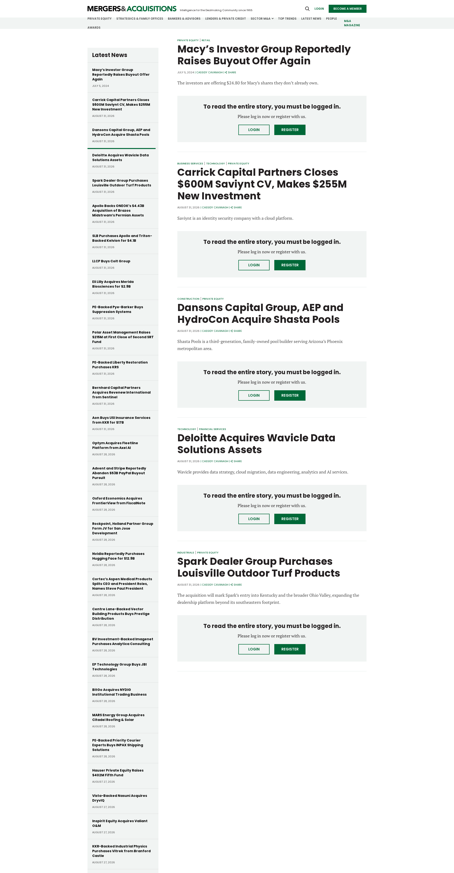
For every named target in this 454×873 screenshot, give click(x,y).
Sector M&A (261, 19)
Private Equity (99, 19)
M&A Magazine (352, 23)
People (331, 19)
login (319, 9)
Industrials (185, 552)
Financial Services (212, 429)
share (232, 72)
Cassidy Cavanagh (209, 72)
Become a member (347, 9)
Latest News (311, 19)
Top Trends (287, 19)
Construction (188, 299)
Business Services (190, 163)
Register (290, 129)
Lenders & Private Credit (225, 19)
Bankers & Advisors (184, 19)
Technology (215, 163)
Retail (206, 40)
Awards (93, 28)
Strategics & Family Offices (139, 19)
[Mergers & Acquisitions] (131, 9)
